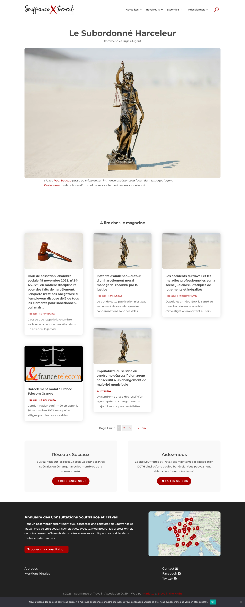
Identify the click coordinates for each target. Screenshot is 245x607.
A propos (31, 568)
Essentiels (173, 9)
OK (212, 602)
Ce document (53, 185)
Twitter (167, 579)
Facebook (169, 573)
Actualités (132, 9)
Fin (144, 428)
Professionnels (195, 9)
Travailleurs (153, 9)
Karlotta (148, 593)
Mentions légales (37, 573)
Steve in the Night (170, 593)
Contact (168, 568)
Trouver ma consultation (47, 549)
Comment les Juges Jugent (122, 41)
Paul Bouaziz (63, 180)
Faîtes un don (176, 480)
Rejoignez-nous (73, 480)
